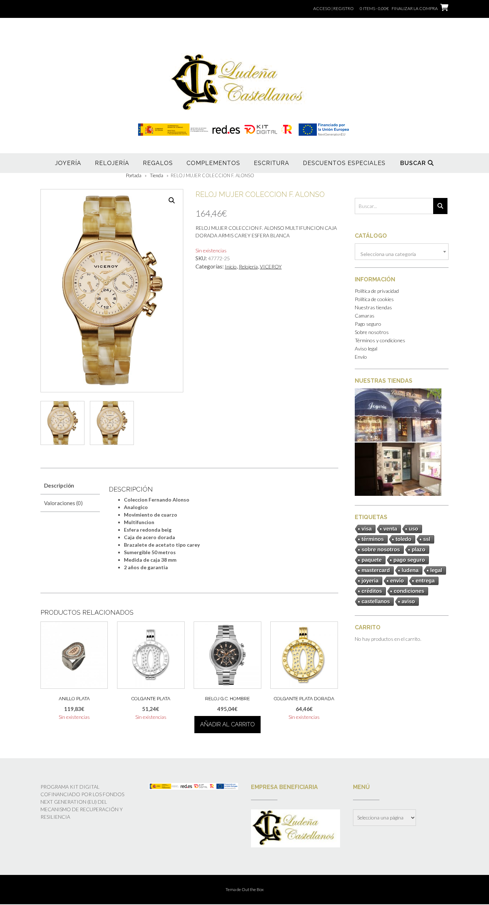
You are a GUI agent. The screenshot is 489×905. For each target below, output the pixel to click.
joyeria (370, 580)
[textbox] (401, 254)
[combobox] (402, 251)
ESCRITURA (271, 163)
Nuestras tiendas (373, 307)
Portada (133, 175)
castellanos (376, 601)
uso (413, 529)
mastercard (376, 570)
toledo (403, 539)
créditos (372, 591)
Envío (361, 357)
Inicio (231, 266)
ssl (426, 539)
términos (373, 539)
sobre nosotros (381, 549)
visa (367, 529)
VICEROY (271, 266)
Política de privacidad (377, 291)
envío (397, 580)
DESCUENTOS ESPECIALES (344, 163)
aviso (408, 601)
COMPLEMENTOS (213, 163)
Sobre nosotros (372, 332)
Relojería (248, 266)
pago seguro (409, 560)
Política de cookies (374, 299)
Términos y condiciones (380, 340)
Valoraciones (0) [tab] (63, 503)
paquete (372, 560)
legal (436, 570)
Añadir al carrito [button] (227, 724)
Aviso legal (366, 348)
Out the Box (253, 889)
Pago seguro (368, 324)
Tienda (156, 175)
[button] (171, 200)
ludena (410, 570)
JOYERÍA (68, 163)
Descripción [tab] (59, 485)
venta (390, 529)
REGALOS (158, 163)
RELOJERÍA (112, 163)
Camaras (364, 316)
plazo (418, 549)
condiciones (409, 591)
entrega (425, 580)
